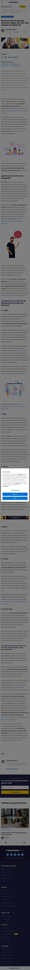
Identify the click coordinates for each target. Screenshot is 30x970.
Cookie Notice (5, 486)
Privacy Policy (17, 483)
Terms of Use (20, 474)
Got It (15, 498)
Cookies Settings (15, 490)
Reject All (15, 494)
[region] (15, 485)
